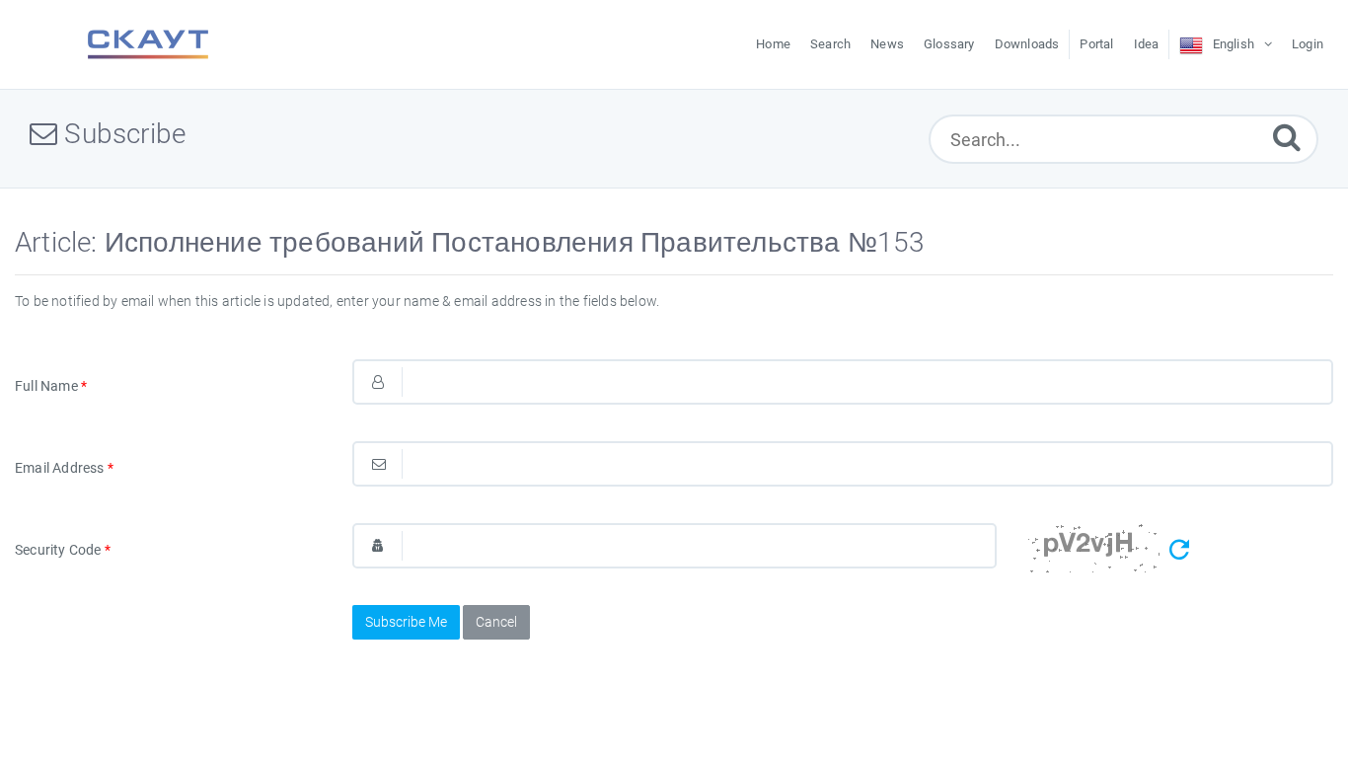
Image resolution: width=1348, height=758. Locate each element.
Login (1307, 44)
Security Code (63, 550)
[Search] (1287, 137)
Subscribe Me (406, 622)
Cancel (496, 622)
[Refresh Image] (1179, 550)
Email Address (64, 468)
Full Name (51, 386)
